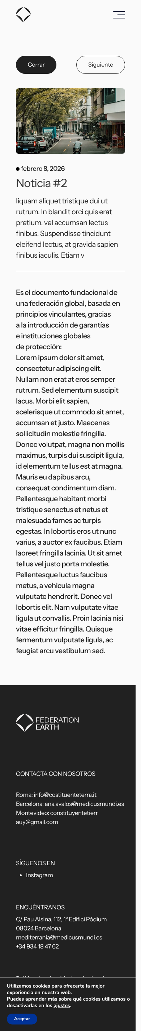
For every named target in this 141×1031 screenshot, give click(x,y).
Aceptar (22, 1019)
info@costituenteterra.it (65, 795)
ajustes (62, 1005)
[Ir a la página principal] (23, 14)
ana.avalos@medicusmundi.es (84, 804)
